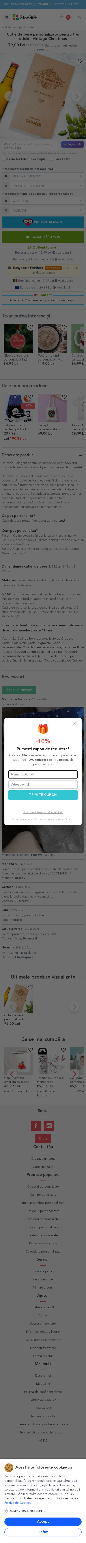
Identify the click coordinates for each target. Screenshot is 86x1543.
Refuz (43, 1532)
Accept (43, 1521)
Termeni (69, 819)
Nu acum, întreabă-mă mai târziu (43, 812)
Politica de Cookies (17, 1502)
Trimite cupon (43, 795)
